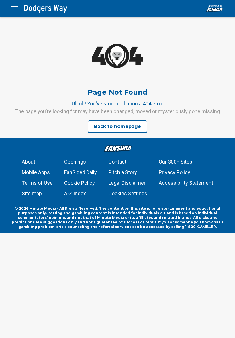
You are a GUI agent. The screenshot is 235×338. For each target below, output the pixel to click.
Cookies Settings (127, 193)
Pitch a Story (122, 172)
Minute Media (42, 208)
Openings (75, 162)
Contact (117, 162)
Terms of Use (37, 183)
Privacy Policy (174, 172)
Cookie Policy (79, 183)
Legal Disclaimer (127, 183)
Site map (32, 193)
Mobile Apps (36, 172)
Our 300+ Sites (175, 162)
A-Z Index (75, 193)
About (28, 162)
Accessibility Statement (186, 183)
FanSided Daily (80, 172)
